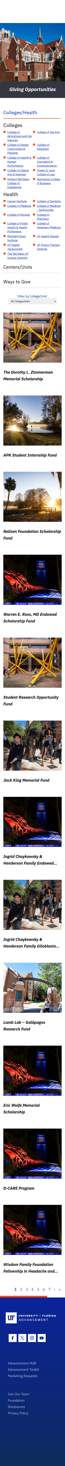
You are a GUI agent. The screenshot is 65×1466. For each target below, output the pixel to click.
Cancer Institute (17, 201)
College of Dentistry (49, 201)
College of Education (43, 147)
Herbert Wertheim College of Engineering (18, 183)
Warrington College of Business (48, 181)
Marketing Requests (23, 1376)
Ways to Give (16, 282)
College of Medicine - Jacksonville (49, 208)
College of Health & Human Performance (19, 161)
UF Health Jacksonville (14, 247)
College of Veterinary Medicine (49, 225)
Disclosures (16, 1406)
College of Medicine (19, 206)
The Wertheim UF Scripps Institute (17, 255)
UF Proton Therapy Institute (48, 247)
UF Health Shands (48, 236)
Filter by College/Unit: (33, 296)
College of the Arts (48, 132)
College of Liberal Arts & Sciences (18, 172)
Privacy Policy (18, 1413)
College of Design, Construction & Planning (18, 149)
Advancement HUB (22, 1363)
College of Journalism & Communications (47, 161)
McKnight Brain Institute (16, 238)
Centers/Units (17, 267)
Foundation (16, 1400)
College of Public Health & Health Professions (17, 227)
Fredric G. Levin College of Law (46, 172)
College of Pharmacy (43, 216)
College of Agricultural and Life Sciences (19, 136)
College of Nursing (18, 214)
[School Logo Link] (30, 1318)
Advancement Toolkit (23, 1369)
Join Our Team (18, 1394)
